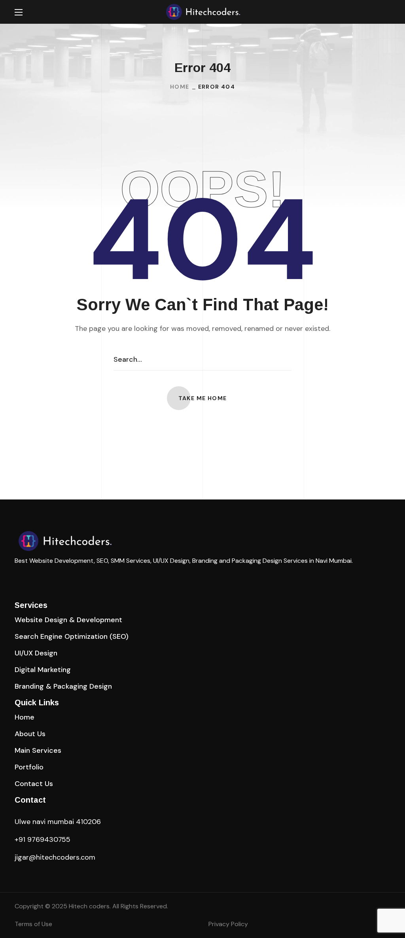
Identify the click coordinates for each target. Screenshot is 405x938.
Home (179, 86)
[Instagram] (34, 575)
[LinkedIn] (17, 575)
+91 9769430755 (42, 839)
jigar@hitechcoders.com (55, 857)
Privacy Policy (228, 924)
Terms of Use (33, 924)
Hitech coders (89, 906)
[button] (387, 12)
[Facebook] (51, 575)
